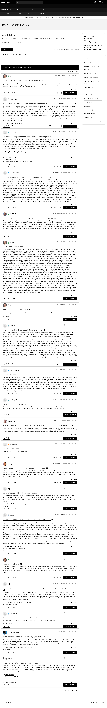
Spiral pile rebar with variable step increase (20, 493)
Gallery (34, 10)
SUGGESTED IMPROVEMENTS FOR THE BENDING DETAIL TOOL (27, 519)
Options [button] (4, 59)
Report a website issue (97, 702)
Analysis (86, 62)
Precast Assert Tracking (12, 159)
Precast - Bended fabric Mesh (14, 374)
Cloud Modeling (88, 87)
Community (4, 10)
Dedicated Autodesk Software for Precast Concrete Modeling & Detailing (31, 177)
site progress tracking (11, 164)
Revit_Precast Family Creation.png (15, 152)
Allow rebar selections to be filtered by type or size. (23, 637)
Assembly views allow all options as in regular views (23, 80)
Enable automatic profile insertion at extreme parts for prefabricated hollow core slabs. (37, 425)
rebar (13, 504)
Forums (12, 10)
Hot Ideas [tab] (5, 54)
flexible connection (10, 123)
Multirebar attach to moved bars (16, 309)
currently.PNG (9, 674)
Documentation (88, 98)
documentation (9, 551)
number (28, 602)
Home (2, 14)
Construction (21, 549)
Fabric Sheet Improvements (13, 247)
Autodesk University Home (93, 49)
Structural (8, 650)
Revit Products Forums (34, 14)
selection (24, 647)
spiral (19, 504)
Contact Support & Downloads (94, 43)
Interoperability (88, 114)
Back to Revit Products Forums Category (67, 50)
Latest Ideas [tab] (23, 54)
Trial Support (89, 47)
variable (7, 506)
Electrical (86, 106)
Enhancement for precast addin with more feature (22, 618)
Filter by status (73, 59)
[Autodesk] (6, 2)
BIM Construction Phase (12, 157)
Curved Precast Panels (11, 449)
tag (25, 504)
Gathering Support (71, 75)
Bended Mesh (9, 391)
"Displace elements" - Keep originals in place (20, 663)
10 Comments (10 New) (55, 126)
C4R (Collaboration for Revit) (92, 81)
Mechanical (87, 117)
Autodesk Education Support (93, 45)
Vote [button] (7, 93)
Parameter (8, 605)
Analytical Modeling (89, 66)
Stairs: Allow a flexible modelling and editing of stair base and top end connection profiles (38, 103)
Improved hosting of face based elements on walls (23, 330)
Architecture (87, 74)
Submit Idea (7, 50)
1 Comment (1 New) (56, 166)
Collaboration (87, 91)
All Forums (88, 39)
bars (6, 602)
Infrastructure (88, 110)
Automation (8, 623)
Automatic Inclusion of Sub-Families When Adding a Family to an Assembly (32, 218)
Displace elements (10, 682)
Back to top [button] (8, 702)
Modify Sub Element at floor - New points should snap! (24, 468)
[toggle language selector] (95, 2)
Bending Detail (18, 546)
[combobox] (29, 2)
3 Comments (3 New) (56, 93)
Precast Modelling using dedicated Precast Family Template (26, 136)
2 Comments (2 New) (56, 457)
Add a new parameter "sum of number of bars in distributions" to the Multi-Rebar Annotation (39, 588)
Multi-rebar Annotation (17, 602)
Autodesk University (43, 10)
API (85, 70)
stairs (20, 123)
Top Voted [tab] (14, 54)
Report (75, 89)
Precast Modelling (26, 162)
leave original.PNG (11, 677)
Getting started (89, 41)
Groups (28, 10)
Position (7, 504)
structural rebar (27, 391)
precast (7, 317)
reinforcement (14, 647)
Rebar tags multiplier (11, 564)
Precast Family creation (12, 162)
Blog (18, 10)
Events (23, 10)
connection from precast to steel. (16, 404)
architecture (8, 546)
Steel (30, 647)
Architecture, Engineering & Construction (16, 14)
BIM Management (10, 549)
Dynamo (86, 102)
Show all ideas (30, 67)
